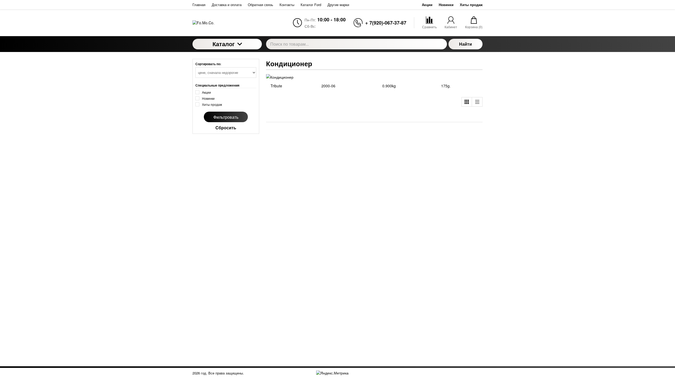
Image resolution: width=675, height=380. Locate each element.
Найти (465, 44)
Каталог (224, 44)
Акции (427, 4)
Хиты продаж (471, 4)
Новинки (446, 4)
